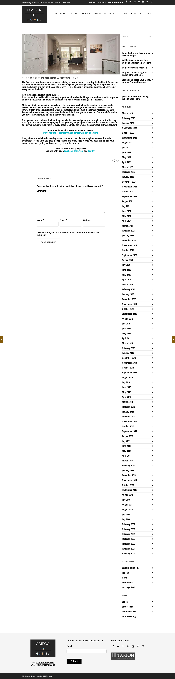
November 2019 (129, 304)
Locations (60, 13)
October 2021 (128, 191)
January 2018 (128, 411)
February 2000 (128, 553)
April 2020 (126, 279)
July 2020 (126, 264)
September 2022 (129, 137)
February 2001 (128, 548)
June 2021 (126, 211)
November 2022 (129, 127)
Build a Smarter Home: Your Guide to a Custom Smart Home (136, 61)
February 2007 (128, 524)
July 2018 (126, 382)
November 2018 (129, 362)
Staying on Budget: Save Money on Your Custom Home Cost (136, 81)
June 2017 (126, 445)
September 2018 (129, 372)
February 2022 (128, 172)
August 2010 (127, 509)
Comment (42, 191)
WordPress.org (129, 616)
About (74, 13)
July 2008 (126, 519)
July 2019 (126, 323)
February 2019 (128, 348)
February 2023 (128, 118)
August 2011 (127, 504)
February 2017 (128, 465)
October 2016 (128, 485)
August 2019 (127, 318)
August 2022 (127, 142)
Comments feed (129, 611)
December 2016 (129, 475)
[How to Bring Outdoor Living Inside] (173, 339)
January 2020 (128, 294)
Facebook (68, 151)
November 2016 (129, 480)
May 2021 (126, 216)
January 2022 (128, 176)
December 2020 (129, 240)
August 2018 (127, 377)
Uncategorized (128, 587)
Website (86, 220)
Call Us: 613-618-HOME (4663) (101, 2)
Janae (124, 96)
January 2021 (128, 235)
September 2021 (129, 196)
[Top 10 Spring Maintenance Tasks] (1, 339)
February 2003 (128, 538)
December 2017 (129, 416)
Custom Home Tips (130, 568)
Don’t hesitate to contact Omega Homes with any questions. (70, 132)
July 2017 (126, 441)
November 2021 (129, 186)
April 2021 (126, 220)
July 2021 (126, 206)
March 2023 (127, 113)
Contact (145, 13)
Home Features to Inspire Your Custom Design (136, 54)
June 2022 (126, 152)
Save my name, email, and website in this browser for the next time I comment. (69, 233)
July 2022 (126, 147)
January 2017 (128, 470)
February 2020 (128, 289)
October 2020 (128, 250)
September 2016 (129, 490)
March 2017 (127, 460)
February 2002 (128, 543)
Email (63, 220)
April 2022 (126, 162)
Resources (130, 13)
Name (40, 220)
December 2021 (129, 181)
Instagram (78, 151)
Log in (125, 601)
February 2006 (128, 529)
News (124, 577)
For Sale (125, 573)
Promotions (127, 582)
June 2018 (126, 387)
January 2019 (128, 353)
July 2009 (126, 514)
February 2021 (128, 230)
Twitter (91, 151)
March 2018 (127, 401)
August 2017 (127, 436)
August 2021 (127, 201)
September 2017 (129, 431)
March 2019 (127, 343)
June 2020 (126, 269)
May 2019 (126, 333)
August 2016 (127, 494)
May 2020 (126, 274)
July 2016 (126, 499)
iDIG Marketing (47, 676)
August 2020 (127, 260)
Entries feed (127, 606)
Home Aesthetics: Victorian (134, 67)
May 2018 (126, 392)
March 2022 (127, 167)
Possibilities (112, 13)
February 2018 (128, 406)
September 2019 (129, 313)
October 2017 (128, 426)
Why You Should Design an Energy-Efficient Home (134, 73)
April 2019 (126, 338)
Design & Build (91, 13)
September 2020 (129, 255)
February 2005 (128, 534)
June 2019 (126, 328)
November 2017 (129, 421)
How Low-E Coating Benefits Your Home (135, 97)
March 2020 (127, 284)
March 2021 (127, 225)
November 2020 (129, 245)
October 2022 (128, 132)
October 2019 (128, 309)
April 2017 (126, 455)
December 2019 (129, 299)
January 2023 (128, 123)
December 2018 (129, 357)
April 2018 (126, 397)
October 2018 (128, 367)
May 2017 (126, 450)
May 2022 (126, 157)
